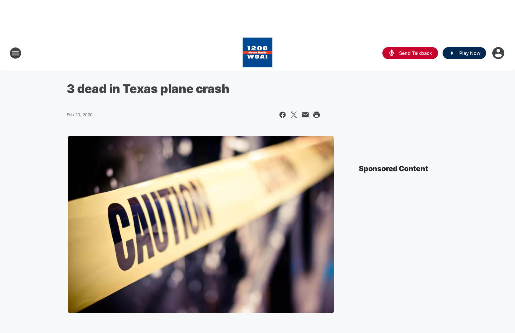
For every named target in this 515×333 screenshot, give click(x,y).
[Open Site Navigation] (15, 53)
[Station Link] (257, 53)
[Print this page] (316, 115)
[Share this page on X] (294, 115)
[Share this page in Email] (305, 115)
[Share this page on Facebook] (282, 115)
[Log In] (498, 53)
